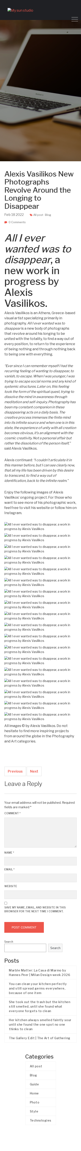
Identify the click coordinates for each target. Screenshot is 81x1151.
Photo (35, 1102)
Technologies (40, 1120)
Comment (12, 813)
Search (8, 941)
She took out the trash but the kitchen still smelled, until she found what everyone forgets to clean (39, 1006)
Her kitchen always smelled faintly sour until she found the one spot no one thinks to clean (40, 1024)
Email (9, 869)
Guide (34, 1084)
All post (38, 215)
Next (34, 771)
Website (10, 886)
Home (34, 1093)
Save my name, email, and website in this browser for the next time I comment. (35, 909)
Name (9, 852)
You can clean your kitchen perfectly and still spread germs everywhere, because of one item (38, 988)
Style (34, 1111)
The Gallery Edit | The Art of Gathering (39, 1038)
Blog (48, 215)
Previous (15, 771)
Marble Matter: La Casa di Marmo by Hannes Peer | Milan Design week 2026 (39, 972)
